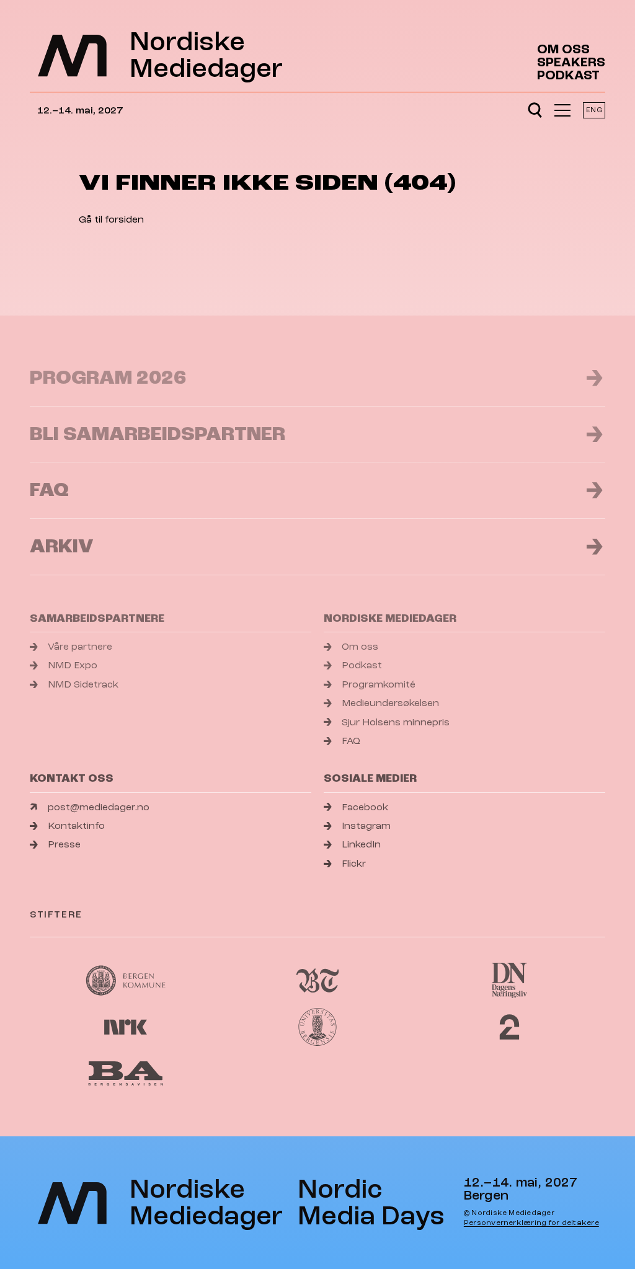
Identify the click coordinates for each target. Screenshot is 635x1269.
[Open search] (535, 110)
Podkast (568, 75)
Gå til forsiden (111, 219)
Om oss (563, 49)
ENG (594, 110)
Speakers (571, 62)
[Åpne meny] (562, 110)
